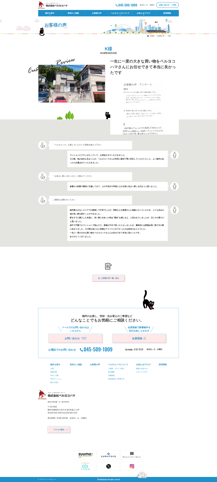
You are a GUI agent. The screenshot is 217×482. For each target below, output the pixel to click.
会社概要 (111, 372)
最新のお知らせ (142, 368)
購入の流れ (54, 382)
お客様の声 (96, 13)
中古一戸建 (54, 375)
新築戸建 (53, 372)
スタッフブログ (142, 372)
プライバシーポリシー (48, 479)
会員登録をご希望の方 (116, 379)
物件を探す (50, 13)
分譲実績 (111, 375)
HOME (152, 36)
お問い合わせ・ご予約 (167, 5)
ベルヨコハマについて (120, 13)
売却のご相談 (73, 13)
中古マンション (56, 379)
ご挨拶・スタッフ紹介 (116, 368)
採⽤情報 (167, 13)
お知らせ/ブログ (143, 13)
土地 (52, 368)
